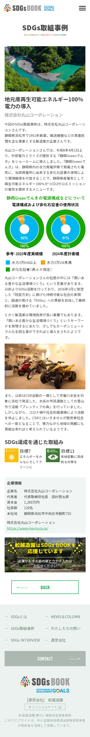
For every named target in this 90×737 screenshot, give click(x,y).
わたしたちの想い (66, 628)
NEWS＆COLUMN (65, 616)
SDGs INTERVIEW (25, 640)
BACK (45, 587)
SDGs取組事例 (22, 628)
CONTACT (45, 658)
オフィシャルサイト (42, 707)
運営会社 (58, 640)
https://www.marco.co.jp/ (27, 528)
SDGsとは (19, 616)
